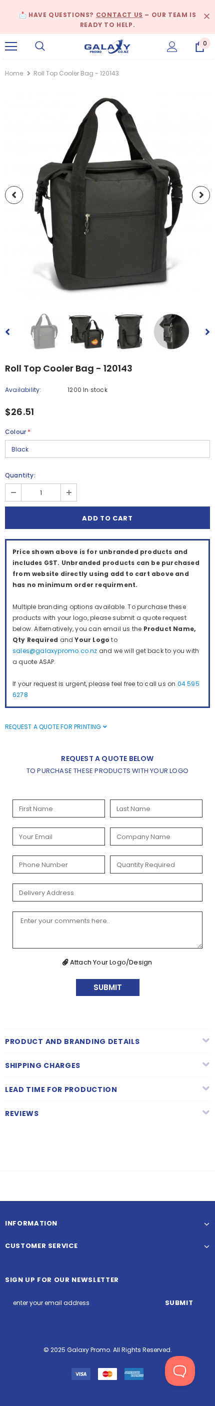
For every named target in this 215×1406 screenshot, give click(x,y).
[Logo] (107, 45)
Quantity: (20, 475)
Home (14, 73)
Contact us (119, 14)
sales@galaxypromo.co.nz (55, 650)
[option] (107, 195)
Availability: (23, 390)
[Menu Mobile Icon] (11, 46)
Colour (17, 432)
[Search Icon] (40, 47)
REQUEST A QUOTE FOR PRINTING (54, 726)
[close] (207, 17)
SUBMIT (108, 987)
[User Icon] (172, 47)
